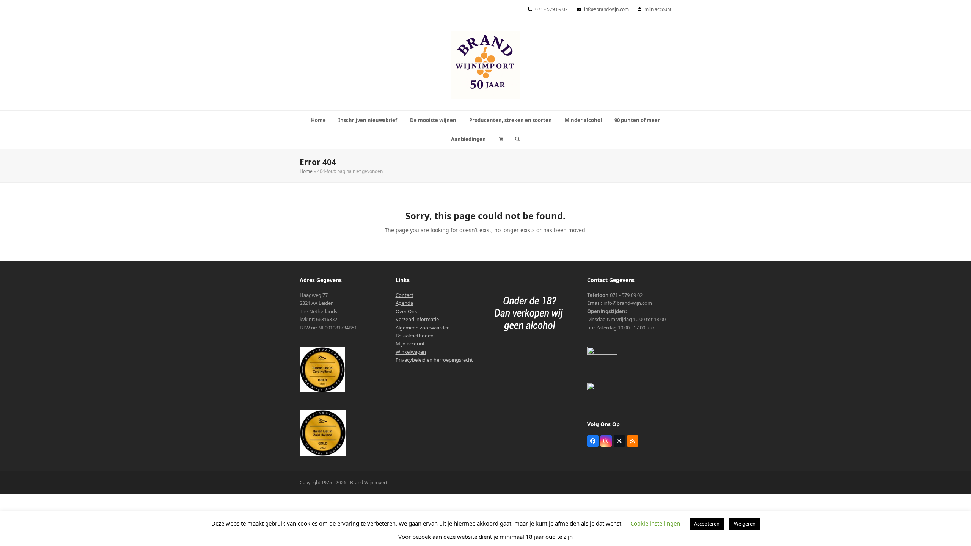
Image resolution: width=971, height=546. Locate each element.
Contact (404, 295)
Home (306, 171)
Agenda (404, 303)
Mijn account (410, 343)
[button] (501, 139)
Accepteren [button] (707, 523)
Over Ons (406, 311)
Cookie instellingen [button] (655, 523)
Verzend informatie (417, 319)
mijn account (657, 9)
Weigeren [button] (745, 523)
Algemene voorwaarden (423, 327)
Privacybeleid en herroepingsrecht (434, 359)
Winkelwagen (411, 351)
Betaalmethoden (415, 335)
